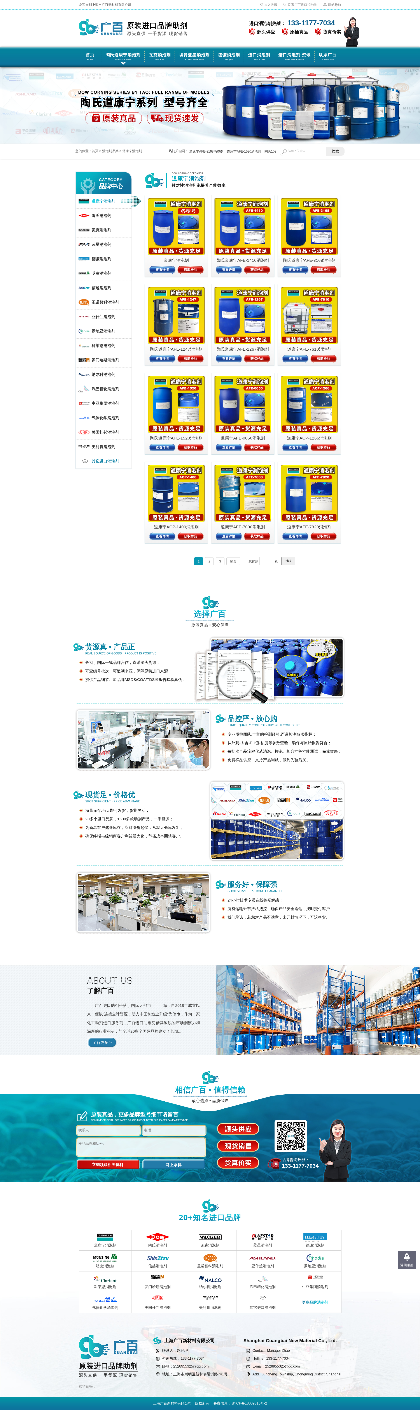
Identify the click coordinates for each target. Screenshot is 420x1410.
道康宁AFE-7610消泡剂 (309, 349)
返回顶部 (406, 1265)
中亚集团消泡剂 (315, 1287)
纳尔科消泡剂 (210, 1287)
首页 (95, 151)
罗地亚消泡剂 (315, 1266)
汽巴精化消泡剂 (263, 1287)
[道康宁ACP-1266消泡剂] (309, 404)
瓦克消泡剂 (210, 1245)
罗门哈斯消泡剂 (158, 1287)
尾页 (233, 561)
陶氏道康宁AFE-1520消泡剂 (176, 438)
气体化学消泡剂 (105, 1308)
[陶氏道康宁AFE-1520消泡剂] (176, 404)
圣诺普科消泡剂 (210, 1266)
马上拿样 (174, 1165)
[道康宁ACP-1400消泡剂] (176, 493)
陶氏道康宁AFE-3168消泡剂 (309, 260)
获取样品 (190, 269)
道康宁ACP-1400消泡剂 (176, 527)
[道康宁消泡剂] (176, 226)
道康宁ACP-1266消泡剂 (309, 438)
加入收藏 (270, 5)
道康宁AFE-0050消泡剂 (243, 438)
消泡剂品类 (110, 151)
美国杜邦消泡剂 (158, 1308)
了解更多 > (102, 1042)
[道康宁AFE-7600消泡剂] (242, 493)
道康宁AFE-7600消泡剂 (243, 527)
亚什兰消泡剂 (263, 1266)
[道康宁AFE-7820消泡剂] (309, 493)
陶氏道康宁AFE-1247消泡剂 (176, 349)
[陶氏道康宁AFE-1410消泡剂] (242, 226)
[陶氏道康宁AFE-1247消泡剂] (176, 315)
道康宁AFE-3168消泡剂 (206, 151)
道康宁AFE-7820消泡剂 (309, 527)
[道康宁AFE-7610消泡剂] (309, 315)
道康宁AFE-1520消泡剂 (244, 151)
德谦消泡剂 (315, 1245)
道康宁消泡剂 (132, 151)
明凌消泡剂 (105, 1266)
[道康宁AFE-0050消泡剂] (242, 404)
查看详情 (162, 269)
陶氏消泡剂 (157, 1245)
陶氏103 (270, 151)
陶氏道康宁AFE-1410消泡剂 (243, 260)
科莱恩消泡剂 (105, 1287)
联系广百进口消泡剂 (302, 5)
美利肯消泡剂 (210, 1308)
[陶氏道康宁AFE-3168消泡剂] (309, 226)
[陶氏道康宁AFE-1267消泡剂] (242, 315)
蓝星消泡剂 (262, 1245)
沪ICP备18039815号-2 (249, 1403)
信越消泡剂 (157, 1266)
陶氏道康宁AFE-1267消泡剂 (243, 349)
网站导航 (334, 5)
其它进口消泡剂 (263, 1308)
